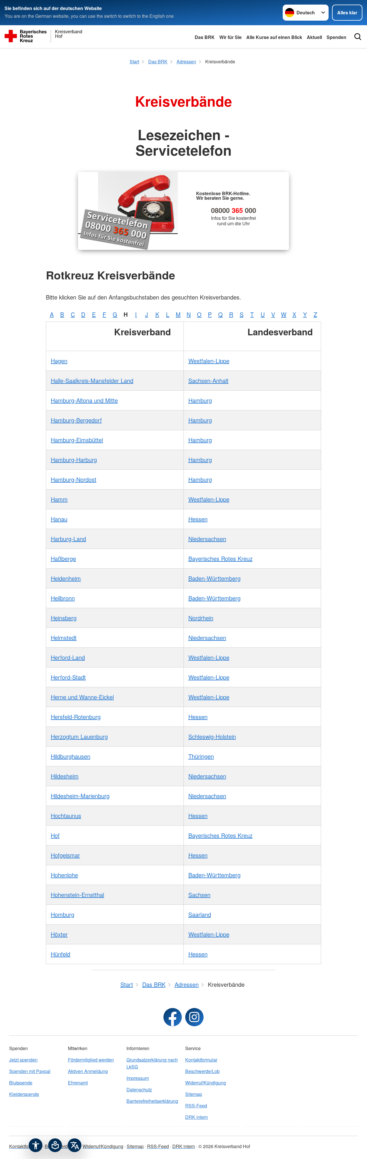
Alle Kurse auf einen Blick (274, 37)
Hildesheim (65, 776)
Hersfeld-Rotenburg (76, 716)
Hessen (198, 519)
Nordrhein (200, 618)
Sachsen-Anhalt (208, 380)
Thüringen (201, 756)
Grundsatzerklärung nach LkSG (152, 1063)
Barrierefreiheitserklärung (152, 1101)
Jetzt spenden (23, 1059)
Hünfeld (60, 954)
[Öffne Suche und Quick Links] (357, 36)
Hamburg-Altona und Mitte (84, 400)
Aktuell (314, 37)
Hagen (59, 361)
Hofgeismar (65, 855)
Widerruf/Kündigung (205, 1082)
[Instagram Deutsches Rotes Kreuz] (194, 1017)
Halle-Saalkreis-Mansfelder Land (92, 380)
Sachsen (199, 894)
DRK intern (196, 1117)
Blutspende (20, 1082)
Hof (55, 835)
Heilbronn (63, 598)
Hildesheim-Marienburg (80, 796)
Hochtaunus (66, 815)
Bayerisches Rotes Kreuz (220, 558)
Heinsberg (64, 618)
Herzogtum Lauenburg (79, 736)
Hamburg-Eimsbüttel (77, 440)
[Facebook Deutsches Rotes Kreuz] (172, 1017)
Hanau (59, 519)
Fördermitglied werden (91, 1059)
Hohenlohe (64, 875)
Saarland (199, 914)
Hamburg (200, 400)
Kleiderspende (24, 1094)
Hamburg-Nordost (73, 479)
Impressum (137, 1078)
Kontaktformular (201, 1059)
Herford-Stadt (68, 677)
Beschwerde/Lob (202, 1071)
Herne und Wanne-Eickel (82, 697)
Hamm (59, 499)
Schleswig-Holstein (212, 736)
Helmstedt (64, 637)
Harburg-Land (68, 539)
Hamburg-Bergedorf (76, 420)
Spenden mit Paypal (29, 1071)
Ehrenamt (78, 1082)
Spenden (336, 37)
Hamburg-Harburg (74, 459)
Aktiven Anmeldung (88, 1071)
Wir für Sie (230, 37)
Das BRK (205, 37)
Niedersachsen (207, 539)
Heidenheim (66, 578)
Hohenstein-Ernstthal (77, 894)
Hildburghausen (70, 756)
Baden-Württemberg (214, 578)
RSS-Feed (196, 1105)
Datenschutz (139, 1089)
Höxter (59, 934)
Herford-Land (68, 657)
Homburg (62, 914)
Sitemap (193, 1094)
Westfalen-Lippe (208, 361)
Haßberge (63, 558)
